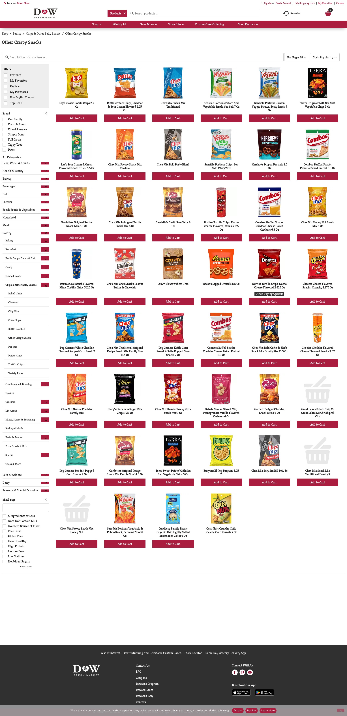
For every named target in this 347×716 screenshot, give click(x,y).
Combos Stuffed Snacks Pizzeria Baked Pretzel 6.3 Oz (317, 166)
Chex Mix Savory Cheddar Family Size (76, 411)
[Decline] (340, 710)
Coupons (141, 678)
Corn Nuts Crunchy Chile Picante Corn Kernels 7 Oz (221, 530)
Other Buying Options (269, 294)
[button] (45, 163)
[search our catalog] (131, 13)
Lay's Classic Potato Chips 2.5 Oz (76, 105)
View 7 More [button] (25, 566)
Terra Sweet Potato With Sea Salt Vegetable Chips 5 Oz (173, 472)
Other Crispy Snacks (78, 33)
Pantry (17, 33)
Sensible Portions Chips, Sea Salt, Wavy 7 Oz (221, 166)
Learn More (268, 710)
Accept (238, 710)
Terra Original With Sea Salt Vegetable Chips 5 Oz (317, 105)
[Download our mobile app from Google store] (264, 692)
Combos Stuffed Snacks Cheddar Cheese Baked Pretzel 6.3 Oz (221, 351)
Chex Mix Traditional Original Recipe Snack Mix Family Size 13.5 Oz (125, 351)
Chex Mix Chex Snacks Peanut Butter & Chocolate (125, 285)
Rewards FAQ (144, 696)
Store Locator (193, 653)
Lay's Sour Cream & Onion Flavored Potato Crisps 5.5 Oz (76, 166)
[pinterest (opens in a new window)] (242, 673)
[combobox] (117, 13)
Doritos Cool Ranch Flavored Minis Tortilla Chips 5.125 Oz (76, 285)
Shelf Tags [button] (9, 500)
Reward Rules (144, 690)
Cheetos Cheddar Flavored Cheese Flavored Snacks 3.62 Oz (317, 351)
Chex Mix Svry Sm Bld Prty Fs (269, 471)
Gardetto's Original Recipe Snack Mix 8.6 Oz (76, 224)
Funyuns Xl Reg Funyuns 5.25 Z (221, 472)
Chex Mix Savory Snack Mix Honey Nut (76, 530)
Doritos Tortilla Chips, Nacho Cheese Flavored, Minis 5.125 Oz (221, 225)
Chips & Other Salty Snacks (43, 33)
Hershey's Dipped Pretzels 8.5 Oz (269, 166)
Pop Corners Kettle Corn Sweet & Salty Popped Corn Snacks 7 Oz (173, 351)
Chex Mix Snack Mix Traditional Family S (317, 472)
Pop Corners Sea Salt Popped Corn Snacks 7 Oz (76, 472)
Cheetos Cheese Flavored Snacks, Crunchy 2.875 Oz (317, 285)
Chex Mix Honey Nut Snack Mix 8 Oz (317, 224)
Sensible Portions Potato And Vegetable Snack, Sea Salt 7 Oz (221, 105)
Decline (251, 710)
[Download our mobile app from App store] (241, 692)
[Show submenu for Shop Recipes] (257, 25)
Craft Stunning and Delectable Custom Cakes (152, 653)
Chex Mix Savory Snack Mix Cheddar (125, 166)
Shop (5, 33)
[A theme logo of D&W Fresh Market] (45, 13)
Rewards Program (147, 684)
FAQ (138, 671)
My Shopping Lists (305, 3)
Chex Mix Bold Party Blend (173, 164)
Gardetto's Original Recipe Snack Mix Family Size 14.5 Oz (125, 472)
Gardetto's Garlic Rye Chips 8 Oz (173, 224)
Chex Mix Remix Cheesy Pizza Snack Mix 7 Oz (173, 411)
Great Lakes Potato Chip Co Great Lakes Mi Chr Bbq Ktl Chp (317, 412)
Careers (340, 3)
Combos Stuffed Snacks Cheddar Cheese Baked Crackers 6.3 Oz (269, 225)
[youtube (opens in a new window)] (250, 673)
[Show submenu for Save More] (156, 25)
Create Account (283, 3)
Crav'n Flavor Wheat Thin (173, 284)
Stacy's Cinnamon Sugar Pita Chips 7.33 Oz (125, 411)
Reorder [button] (295, 13)
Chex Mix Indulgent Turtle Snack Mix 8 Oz (125, 224)
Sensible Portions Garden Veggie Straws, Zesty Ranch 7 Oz (269, 106)
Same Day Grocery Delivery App (225, 653)
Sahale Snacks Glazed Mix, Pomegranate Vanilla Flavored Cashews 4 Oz (221, 412)
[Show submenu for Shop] (101, 25)
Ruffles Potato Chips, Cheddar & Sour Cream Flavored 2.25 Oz (125, 106)
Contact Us (143, 666)
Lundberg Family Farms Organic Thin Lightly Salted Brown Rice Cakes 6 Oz (173, 532)
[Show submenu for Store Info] (183, 25)
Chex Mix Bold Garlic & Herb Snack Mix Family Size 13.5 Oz (269, 349)
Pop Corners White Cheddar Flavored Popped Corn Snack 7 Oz (77, 351)
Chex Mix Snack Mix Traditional (173, 105)
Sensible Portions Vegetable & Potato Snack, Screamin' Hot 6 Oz (125, 532)
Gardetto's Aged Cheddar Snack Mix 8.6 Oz (269, 411)
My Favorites (325, 3)
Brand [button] (6, 113)
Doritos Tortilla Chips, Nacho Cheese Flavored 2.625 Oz (269, 285)
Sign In (267, 3)
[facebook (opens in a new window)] (235, 673)
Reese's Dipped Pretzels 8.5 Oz (221, 284)
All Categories (12, 157)
